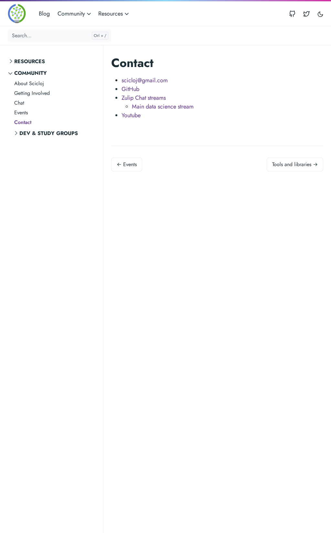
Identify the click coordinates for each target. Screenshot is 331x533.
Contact (22, 122)
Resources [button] (111, 13)
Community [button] (72, 13)
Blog (44, 13)
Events (21, 112)
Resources (29, 61)
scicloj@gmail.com (145, 80)
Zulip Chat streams (144, 98)
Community (30, 73)
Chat (19, 103)
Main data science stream (163, 106)
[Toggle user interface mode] (320, 14)
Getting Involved (32, 93)
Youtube (131, 115)
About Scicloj (29, 83)
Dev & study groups (48, 133)
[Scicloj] (19, 13)
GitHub (130, 89)
